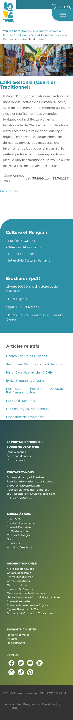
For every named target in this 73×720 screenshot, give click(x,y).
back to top (9, 191)
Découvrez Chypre (45, 30)
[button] (69, 6)
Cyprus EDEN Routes (22, 307)
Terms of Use (12, 704)
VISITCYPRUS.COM (53, 693)
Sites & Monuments (44, 35)
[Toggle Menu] (63, 14)
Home (26, 30)
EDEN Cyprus (16, 299)
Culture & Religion (15, 35)
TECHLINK (10, 708)
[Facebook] (11, 663)
